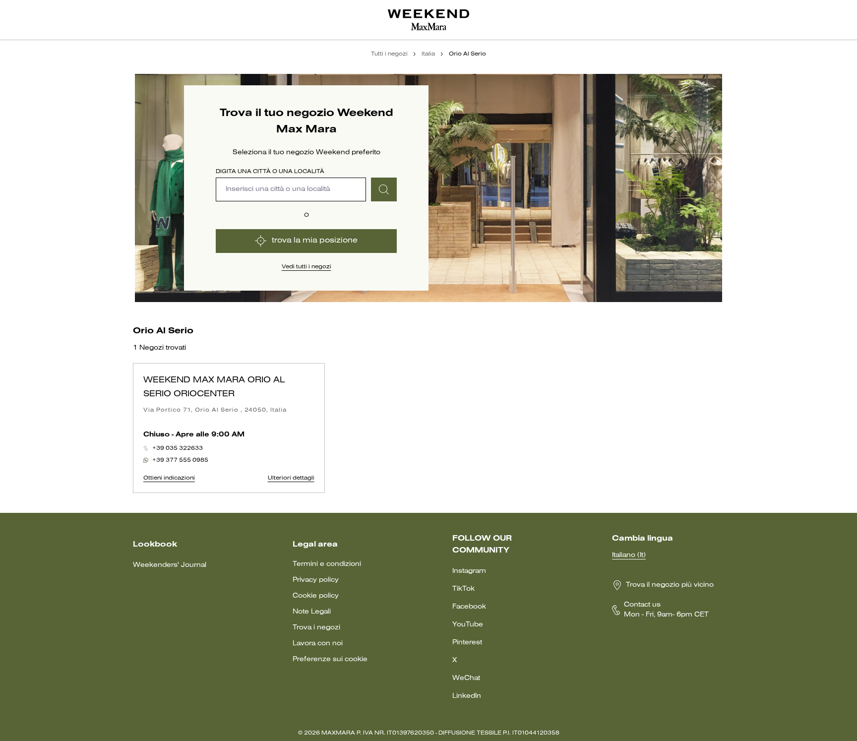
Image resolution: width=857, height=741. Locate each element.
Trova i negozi (316, 627)
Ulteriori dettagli (291, 478)
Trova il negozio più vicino (670, 585)
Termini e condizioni (327, 564)
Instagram (469, 571)
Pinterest (467, 642)
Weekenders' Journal (169, 565)
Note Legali (312, 612)
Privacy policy (316, 580)
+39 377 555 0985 (180, 460)
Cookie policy (316, 596)
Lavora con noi (318, 643)
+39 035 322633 (177, 448)
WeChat (466, 678)
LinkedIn (466, 696)
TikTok (463, 589)
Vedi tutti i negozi (306, 266)
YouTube (467, 624)
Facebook (469, 607)
